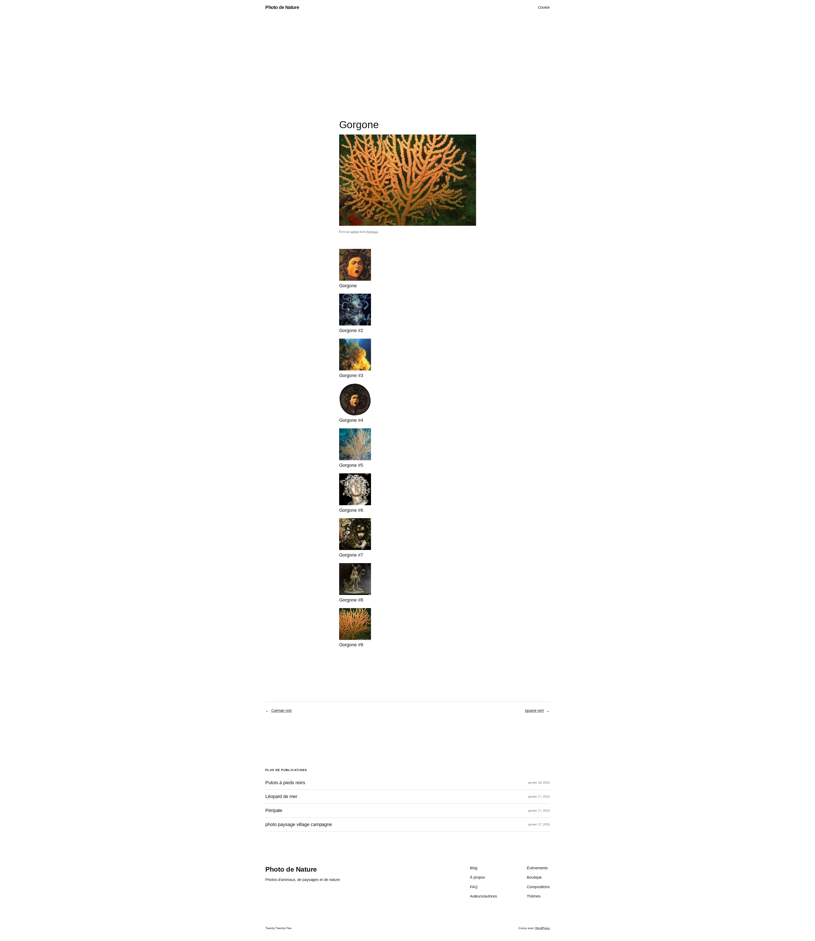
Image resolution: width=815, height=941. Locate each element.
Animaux (372, 231)
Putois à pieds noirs (285, 782)
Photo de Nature (282, 7)
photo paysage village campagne (298, 824)
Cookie (544, 7)
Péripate (273, 810)
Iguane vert (534, 710)
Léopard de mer (281, 796)
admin (355, 231)
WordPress (542, 928)
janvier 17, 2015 (539, 796)
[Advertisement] (407, 59)
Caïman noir (281, 710)
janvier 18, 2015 (539, 782)
